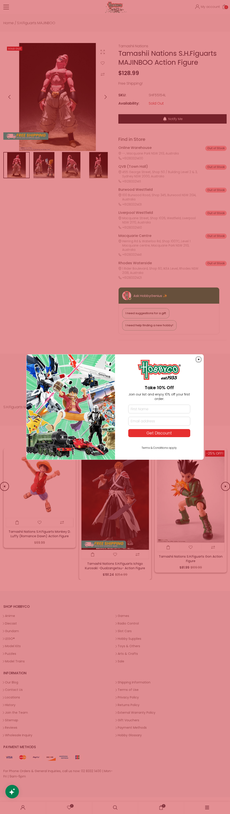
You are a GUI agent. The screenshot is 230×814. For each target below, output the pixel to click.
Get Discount (159, 433)
